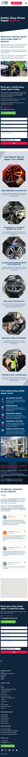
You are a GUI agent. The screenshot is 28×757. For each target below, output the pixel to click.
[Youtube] (16, 750)
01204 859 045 (7, 106)
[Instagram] (5, 750)
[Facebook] (2, 750)
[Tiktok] (13, 750)
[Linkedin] (9, 750)
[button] (25, 3)
